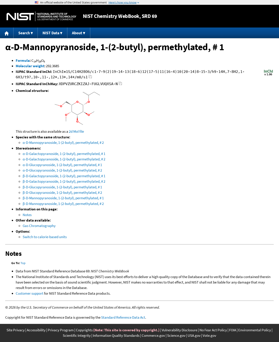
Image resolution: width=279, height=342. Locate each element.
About (77, 32)
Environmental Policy (254, 330)
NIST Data (51, 32)
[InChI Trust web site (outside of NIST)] (268, 75)
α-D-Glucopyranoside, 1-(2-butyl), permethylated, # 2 (62, 170)
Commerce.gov (153, 335)
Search (24, 32)
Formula (23, 60)
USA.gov (194, 335)
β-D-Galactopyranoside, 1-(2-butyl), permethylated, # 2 (64, 181)
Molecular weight (30, 66)
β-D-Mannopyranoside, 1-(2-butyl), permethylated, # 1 (63, 198)
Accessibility (36, 330)
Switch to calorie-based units (45, 236)
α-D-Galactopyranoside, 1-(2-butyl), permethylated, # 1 (64, 153)
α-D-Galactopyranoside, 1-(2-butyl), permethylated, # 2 (64, 159)
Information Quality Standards (116, 335)
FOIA (232, 330)
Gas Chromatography (39, 225)
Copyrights (84, 330)
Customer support (29, 293)
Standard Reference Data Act (123, 317)
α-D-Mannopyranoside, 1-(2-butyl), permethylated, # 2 (63, 142)
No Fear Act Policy (213, 330)
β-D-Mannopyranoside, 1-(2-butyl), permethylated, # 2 (63, 203)
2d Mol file (76, 131)
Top (23, 263)
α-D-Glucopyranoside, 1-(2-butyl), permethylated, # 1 (62, 164)
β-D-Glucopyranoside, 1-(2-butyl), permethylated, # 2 (62, 192)
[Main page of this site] (7, 32)
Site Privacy (16, 330)
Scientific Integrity (77, 335)
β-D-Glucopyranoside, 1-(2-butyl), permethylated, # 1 (62, 187)
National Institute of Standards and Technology (41, 16)
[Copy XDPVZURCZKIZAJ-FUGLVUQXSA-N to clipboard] (120, 84)
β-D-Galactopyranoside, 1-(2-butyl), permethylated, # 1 (64, 176)
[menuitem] (7, 32)
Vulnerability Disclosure (179, 330)
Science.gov (176, 335)
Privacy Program (61, 330)
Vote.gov (209, 335)
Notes (27, 214)
